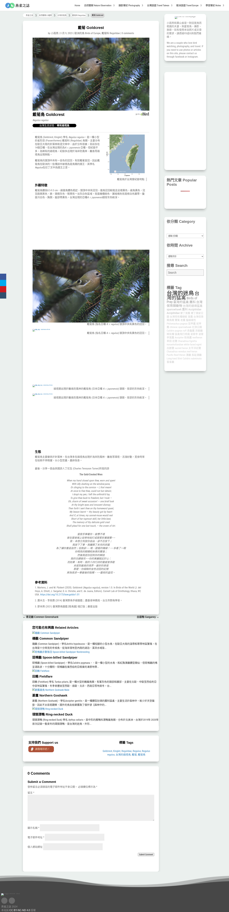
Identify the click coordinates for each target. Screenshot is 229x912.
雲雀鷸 (170, 361)
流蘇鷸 (199, 330)
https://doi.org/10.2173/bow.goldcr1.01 (60, 594)
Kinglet (116, 751)
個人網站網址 (35, 846)
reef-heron (192, 351)
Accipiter (179, 337)
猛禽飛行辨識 (182, 334)
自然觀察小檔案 (45, 15)
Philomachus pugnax (177, 323)
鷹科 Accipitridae (191, 309)
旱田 (169, 341)
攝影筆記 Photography (129, 5)
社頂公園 (197, 327)
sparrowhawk (174, 309)
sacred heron (181, 348)
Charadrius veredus (176, 351)
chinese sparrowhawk (180, 327)
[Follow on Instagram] (12, 901)
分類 (185, 232)
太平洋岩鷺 (194, 348)
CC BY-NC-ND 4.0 (19, 910)
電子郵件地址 (36, 837)
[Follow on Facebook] (4, 901)
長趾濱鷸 (197, 354)
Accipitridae (173, 313)
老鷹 (182, 320)
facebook (179, 56)
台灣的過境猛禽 (193, 305)
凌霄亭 (194, 334)
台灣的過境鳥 (123, 754)
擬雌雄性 (191, 320)
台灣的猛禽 (183, 295)
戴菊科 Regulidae (79, 15)
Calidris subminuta (192, 358)
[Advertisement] (90, 225)
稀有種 (170, 334)
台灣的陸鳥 (62, 15)
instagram (193, 56)
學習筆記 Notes (213, 5)
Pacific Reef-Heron (176, 354)
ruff (184, 330)
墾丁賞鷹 (185, 313)
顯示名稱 (33, 827)
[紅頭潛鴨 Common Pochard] (125, 175)
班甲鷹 (192, 323)
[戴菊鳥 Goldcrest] (43, 384)
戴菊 (134, 754)
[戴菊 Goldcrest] (91, 109)
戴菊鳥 (141, 754)
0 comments (128, 33)
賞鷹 (190, 316)
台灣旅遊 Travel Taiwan (158, 5)
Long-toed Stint (174, 358)
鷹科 (192, 302)
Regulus (137, 751)
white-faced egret (193, 344)
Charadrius (183, 341)
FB (185, 33)
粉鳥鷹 (188, 337)
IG (190, 33)
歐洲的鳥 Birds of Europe (87, 33)
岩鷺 (174, 341)
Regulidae (127, 751)
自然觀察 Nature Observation (97, 5)
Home (77, 5)
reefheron (197, 337)
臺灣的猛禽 (181, 302)
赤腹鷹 (191, 330)
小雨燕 (54, 33)
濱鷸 (188, 354)
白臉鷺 (170, 348)
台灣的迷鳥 (180, 293)
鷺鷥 (177, 320)
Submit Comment (146, 854)
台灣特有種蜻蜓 (178, 316)
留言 (31, 792)
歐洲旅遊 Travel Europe (187, 5)
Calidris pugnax (174, 330)
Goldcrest (107, 751)
